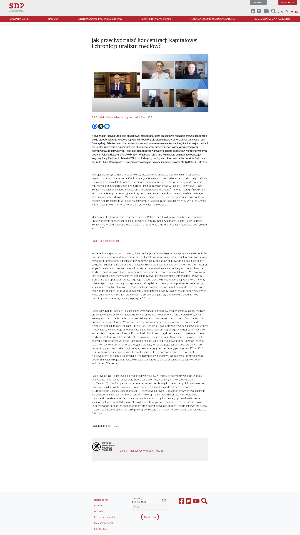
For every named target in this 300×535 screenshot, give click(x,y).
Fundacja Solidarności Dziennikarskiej (212, 19)
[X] (101, 126)
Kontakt (98, 505)
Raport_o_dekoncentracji (105, 240)
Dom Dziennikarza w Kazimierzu (272, 19)
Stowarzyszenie (19, 19)
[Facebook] (95, 126)
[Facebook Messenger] (107, 126)
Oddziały (98, 511)
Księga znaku (100, 529)
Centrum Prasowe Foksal (156, 19)
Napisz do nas (101, 500)
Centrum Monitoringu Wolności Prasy (100, 19)
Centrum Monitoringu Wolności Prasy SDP (129, 117)
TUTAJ (115, 425)
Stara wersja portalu (104, 523)
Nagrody (53, 19)
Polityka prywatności (104, 517)
